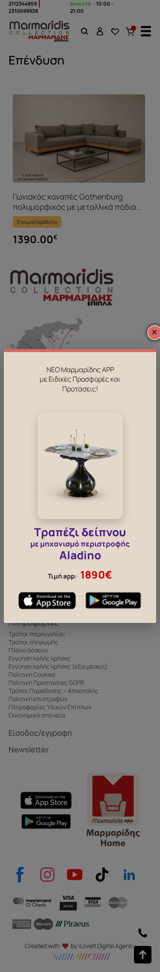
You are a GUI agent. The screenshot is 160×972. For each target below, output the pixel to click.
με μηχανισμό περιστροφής (80, 545)
